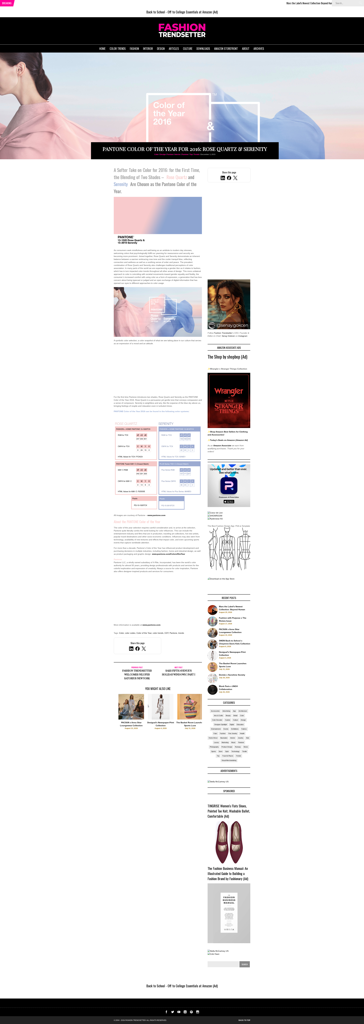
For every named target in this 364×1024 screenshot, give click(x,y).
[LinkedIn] (223, 178)
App (234, 711)
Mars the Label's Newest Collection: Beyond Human (261, 3)
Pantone (185, 154)
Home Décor (213, 738)
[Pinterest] (191, 1012)
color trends (158, 633)
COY (166, 633)
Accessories (215, 711)
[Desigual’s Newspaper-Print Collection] (160, 719)
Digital (232, 724)
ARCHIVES (259, 48)
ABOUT (245, 48)
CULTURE (187, 48)
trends (181, 633)
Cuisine (227, 720)
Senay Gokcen (228, 336)
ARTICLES (174, 48)
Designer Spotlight (220, 724)
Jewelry (240, 738)
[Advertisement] (158, 372)
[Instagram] (197, 1012)
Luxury (216, 742)
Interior (177, 154)
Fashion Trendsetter (223, 333)
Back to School (155, 11)
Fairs (215, 733)
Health (242, 733)
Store (220, 751)
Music (233, 742)
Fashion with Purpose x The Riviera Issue (313, 3)
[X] (235, 178)
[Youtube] (178, 1012)
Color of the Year (144, 633)
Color (156, 154)
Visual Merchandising (229, 760)
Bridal (235, 715)
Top (191, 154)
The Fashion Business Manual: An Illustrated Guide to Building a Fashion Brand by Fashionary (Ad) (228, 873)
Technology (235, 751)
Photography (214, 747)
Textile (244, 751)
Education (240, 724)
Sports (213, 751)
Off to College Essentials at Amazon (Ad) (193, 11)
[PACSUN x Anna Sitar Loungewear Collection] (131, 719)
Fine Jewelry (232, 733)
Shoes (246, 747)
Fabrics (244, 729)
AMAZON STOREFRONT (226, 48)
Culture (235, 720)
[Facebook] (229, 178)
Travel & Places (227, 756)
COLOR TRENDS (118, 48)
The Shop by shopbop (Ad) (227, 356)
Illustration (223, 738)
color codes (130, 633)
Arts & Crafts (218, 715)
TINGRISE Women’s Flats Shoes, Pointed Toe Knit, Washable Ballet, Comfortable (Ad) (229, 811)
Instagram (242, 336)
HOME (102, 48)
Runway (238, 747)
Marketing (225, 742)
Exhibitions (235, 729)
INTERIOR (148, 48)
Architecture (243, 711)
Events (226, 729)
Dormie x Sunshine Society (232, 675)
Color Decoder (217, 720)
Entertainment (216, 729)
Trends (196, 154)
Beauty (228, 715)
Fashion (170, 154)
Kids (247, 738)
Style (227, 751)
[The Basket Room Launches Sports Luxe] (190, 719)
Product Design (227, 747)
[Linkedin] (185, 1012)
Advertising (226, 711)
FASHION (134, 48)
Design (163, 154)
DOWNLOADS (203, 48)
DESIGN (161, 48)
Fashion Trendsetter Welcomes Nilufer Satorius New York (137, 674)
